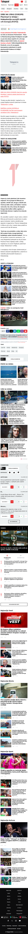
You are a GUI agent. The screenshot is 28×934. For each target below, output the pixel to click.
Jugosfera (6, 11)
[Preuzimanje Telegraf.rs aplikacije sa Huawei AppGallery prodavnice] (23, 917)
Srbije (15, 32)
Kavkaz (8, 347)
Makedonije (22, 32)
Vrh (16, 351)
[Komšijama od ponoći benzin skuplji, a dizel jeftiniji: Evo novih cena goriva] (6, 724)
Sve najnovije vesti (14, 604)
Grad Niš (3, 347)
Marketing (9, 925)
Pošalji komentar (15, 359)
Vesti (2, 11)
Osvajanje (21, 347)
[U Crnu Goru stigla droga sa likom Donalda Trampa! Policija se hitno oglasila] (6, 644)
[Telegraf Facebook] (8, 920)
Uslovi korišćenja (21, 342)
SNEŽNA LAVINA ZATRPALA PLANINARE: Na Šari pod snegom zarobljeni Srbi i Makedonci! (11, 110)
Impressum (14, 925)
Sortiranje (4, 472)
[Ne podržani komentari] (18, 472)
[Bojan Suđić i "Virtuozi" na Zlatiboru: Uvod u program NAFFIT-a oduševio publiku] (14, 829)
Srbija (12, 351)
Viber (25, 336)
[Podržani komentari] (14, 472)
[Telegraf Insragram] (16, 920)
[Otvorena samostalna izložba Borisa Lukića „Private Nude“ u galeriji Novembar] (6, 871)
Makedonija (14, 347)
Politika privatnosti (11, 928)
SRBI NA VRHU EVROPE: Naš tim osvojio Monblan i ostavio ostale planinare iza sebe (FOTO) (14, 94)
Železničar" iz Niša (7, 104)
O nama (4, 925)
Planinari (3, 351)
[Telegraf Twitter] (12, 920)
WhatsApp (20, 336)
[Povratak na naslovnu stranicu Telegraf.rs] (5, 2)
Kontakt (19, 928)
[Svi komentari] (9, 472)
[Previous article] (1, 467)
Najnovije (7, 610)
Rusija (8, 351)
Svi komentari (14, 521)
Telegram (3, 338)
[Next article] (27, 467)
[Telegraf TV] (19, 920)
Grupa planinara (6, 32)
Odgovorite (5, 487)
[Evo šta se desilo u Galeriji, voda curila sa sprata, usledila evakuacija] (14, 538)
